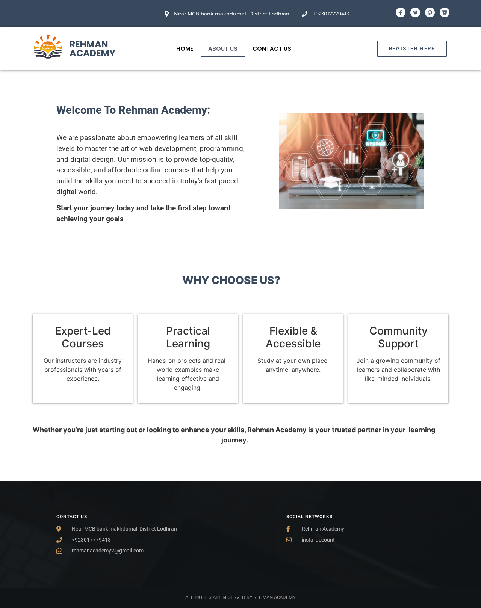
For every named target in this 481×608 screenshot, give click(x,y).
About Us (222, 49)
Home (184, 49)
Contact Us (272, 49)
